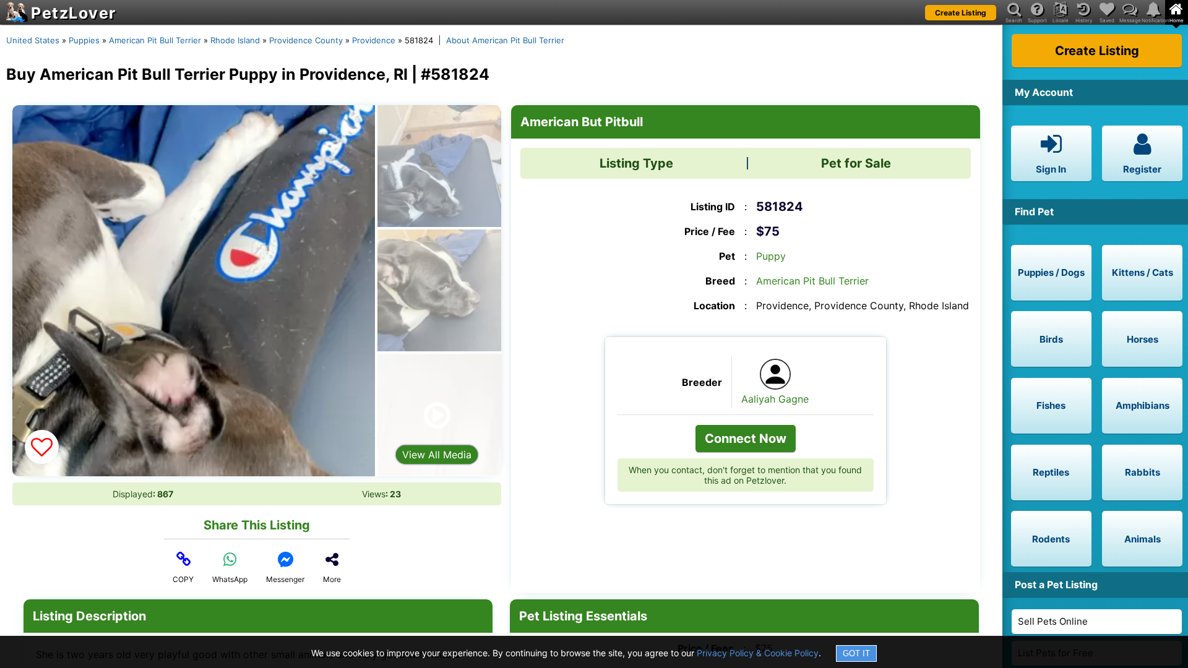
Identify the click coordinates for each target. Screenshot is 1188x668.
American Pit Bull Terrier (155, 40)
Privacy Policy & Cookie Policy (758, 653)
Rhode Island (235, 40)
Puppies (84, 40)
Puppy (771, 256)
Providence (373, 40)
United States (32, 40)
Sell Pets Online (1053, 621)
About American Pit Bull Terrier (505, 40)
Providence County (306, 40)
